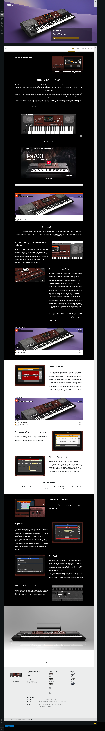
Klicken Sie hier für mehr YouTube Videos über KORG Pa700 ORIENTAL (48, 185)
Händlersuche (2, 30)
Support (2, 26)
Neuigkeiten (2, 720)
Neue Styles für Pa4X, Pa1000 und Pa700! (46, 702)
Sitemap (93, 719)
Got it (9, 726)
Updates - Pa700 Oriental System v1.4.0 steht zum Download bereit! (51, 704)
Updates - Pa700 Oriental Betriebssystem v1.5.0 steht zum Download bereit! (52, 701)
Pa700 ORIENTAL (28, 719)
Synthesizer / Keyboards (19, 719)
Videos (77, 48)
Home (2, 11)
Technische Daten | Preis (87, 48)
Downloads (29, 683)
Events (2, 22)
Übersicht (71, 48)
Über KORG (2, 729)
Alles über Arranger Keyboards (32, 682)
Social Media (2, 725)
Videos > (49, 663)
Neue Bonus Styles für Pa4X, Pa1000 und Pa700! (47, 699)
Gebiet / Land (2, 722)
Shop (2, 33)
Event (28, 677)
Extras (2, 19)
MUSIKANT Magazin (30, 681)
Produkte (2, 15)
